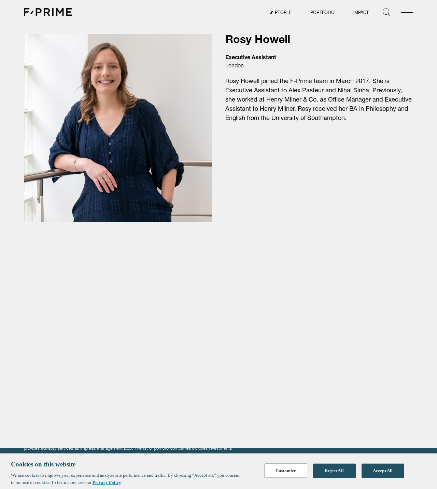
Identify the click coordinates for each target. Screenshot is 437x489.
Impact (361, 13)
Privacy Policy (107, 482)
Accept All (383, 470)
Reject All (334, 470)
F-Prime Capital (48, 12)
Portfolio (322, 13)
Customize (286, 470)
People (283, 13)
